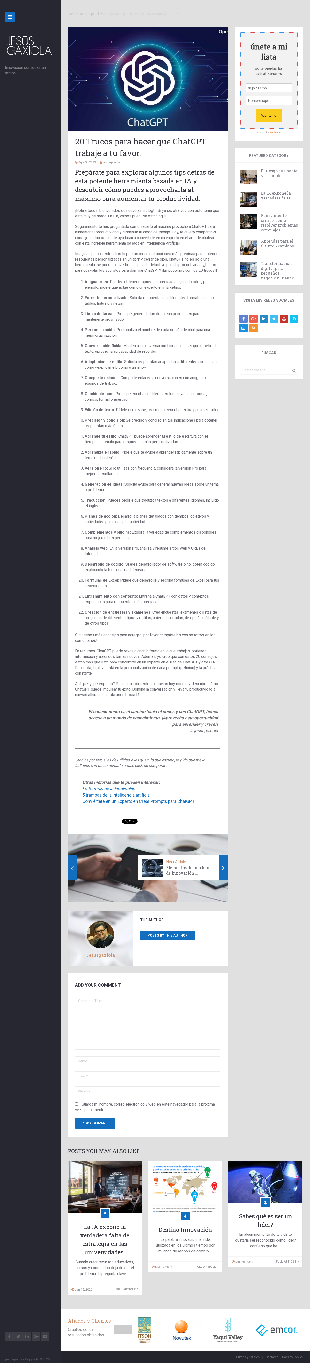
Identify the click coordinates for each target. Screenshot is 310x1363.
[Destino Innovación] (185, 1188)
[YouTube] (284, 319)
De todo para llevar (92, 14)
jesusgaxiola (14, 1359)
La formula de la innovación (108, 788)
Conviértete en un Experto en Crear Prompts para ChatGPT (138, 801)
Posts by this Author (167, 935)
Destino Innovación (185, 1230)
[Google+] (253, 319)
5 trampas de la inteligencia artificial (116, 794)
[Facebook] (243, 319)
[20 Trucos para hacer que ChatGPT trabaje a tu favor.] (148, 79)
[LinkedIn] (264, 319)
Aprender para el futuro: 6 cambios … (279, 243)
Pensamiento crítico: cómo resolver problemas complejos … (279, 222)
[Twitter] (274, 319)
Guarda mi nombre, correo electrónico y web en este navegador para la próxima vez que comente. (145, 1107)
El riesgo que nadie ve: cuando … (279, 173)
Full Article (125, 1289)
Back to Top (290, 1357)
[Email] (243, 328)
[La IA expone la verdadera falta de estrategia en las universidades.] (105, 1187)
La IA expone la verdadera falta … (277, 195)
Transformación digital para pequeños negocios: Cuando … (279, 270)
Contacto (272, 1357)
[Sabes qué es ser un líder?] (265, 1182)
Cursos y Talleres (248, 1357)
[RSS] (253, 328)
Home (72, 14)
